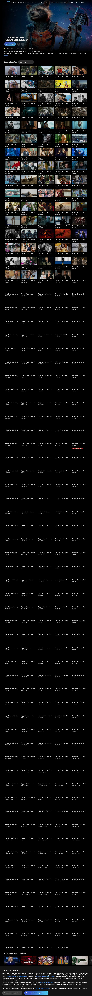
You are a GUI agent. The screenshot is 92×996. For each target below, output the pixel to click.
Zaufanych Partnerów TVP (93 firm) (45, 976)
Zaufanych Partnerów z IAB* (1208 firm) (16, 976)
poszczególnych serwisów (46, 982)
